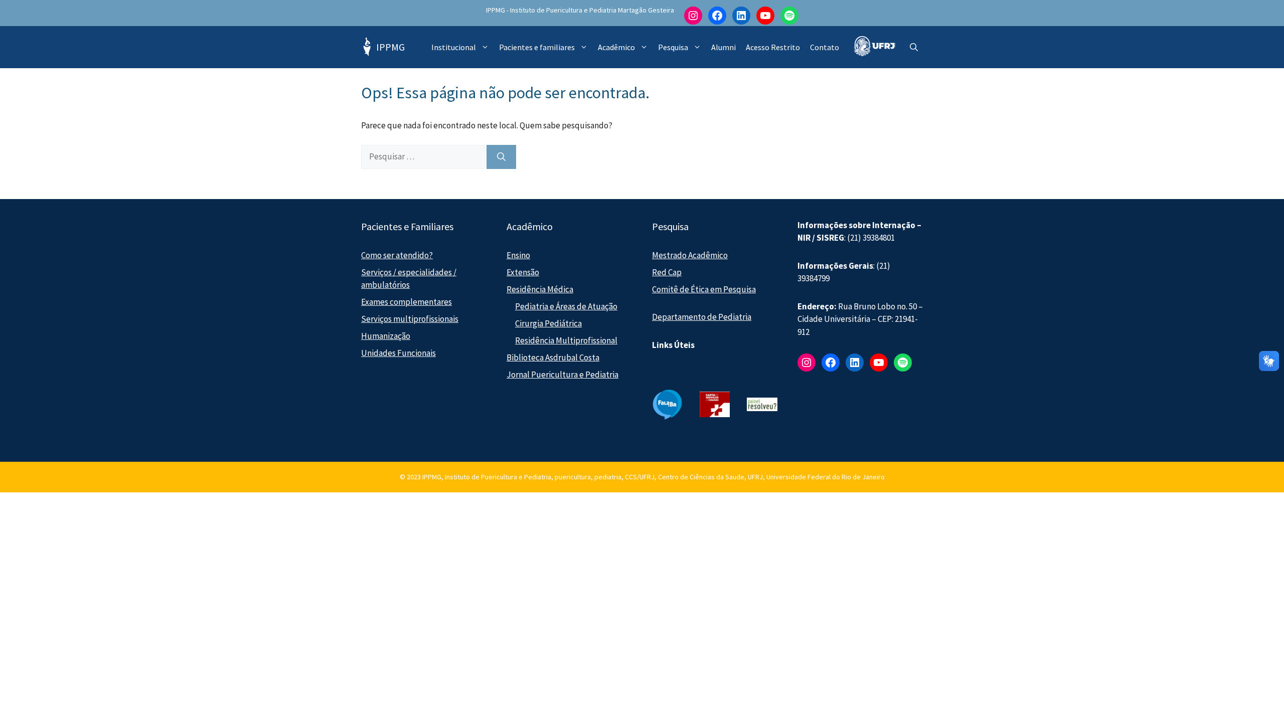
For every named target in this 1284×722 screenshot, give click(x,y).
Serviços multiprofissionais (409, 318)
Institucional (453, 47)
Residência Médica (540, 289)
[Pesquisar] (501, 157)
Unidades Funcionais (398, 352)
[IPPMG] (366, 47)
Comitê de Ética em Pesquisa (704, 289)
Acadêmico (616, 47)
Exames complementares (406, 301)
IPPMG (390, 47)
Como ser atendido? (397, 255)
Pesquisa (673, 47)
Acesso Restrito (773, 47)
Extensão (523, 272)
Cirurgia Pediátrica (548, 323)
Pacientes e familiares (537, 47)
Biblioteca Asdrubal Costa (553, 357)
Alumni (723, 47)
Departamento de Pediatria (701, 316)
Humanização (385, 335)
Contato (824, 47)
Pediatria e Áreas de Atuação (566, 306)
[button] (914, 47)
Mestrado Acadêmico (690, 255)
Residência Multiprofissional (566, 340)
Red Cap (667, 272)
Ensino (518, 255)
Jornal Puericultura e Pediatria (562, 374)
